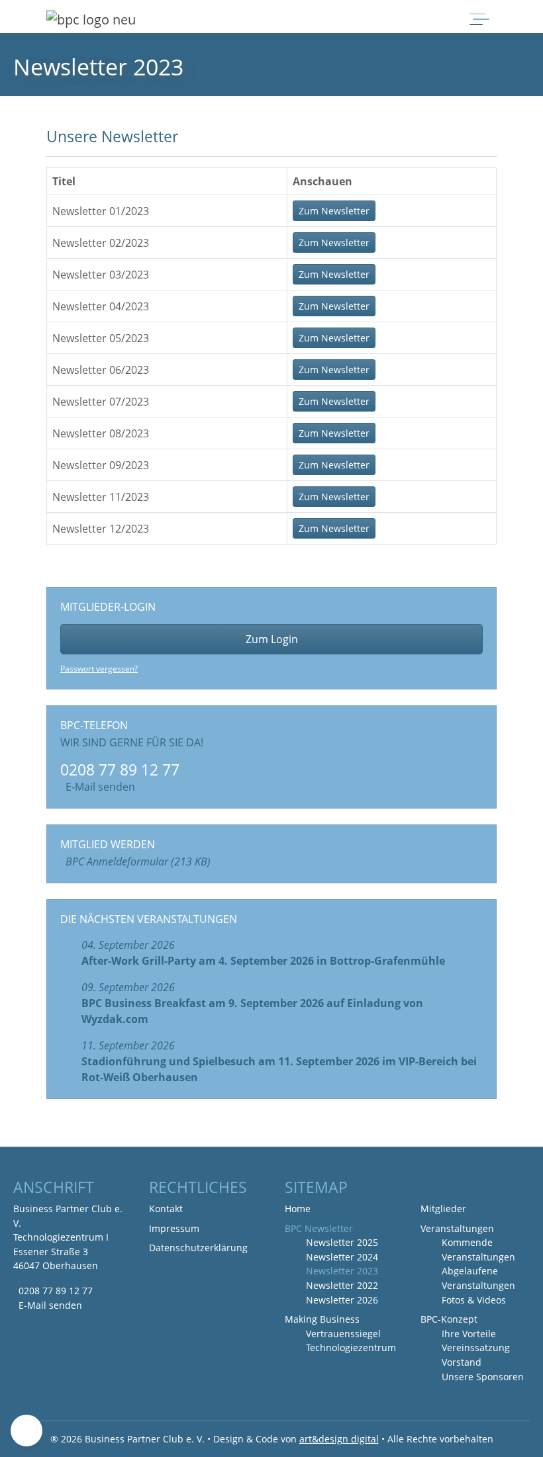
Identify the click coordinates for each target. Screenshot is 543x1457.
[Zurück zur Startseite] (91, 19)
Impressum (174, 1228)
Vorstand (461, 1362)
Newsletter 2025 (342, 1242)
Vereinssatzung (476, 1347)
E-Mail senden (100, 786)
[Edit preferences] (26, 1430)
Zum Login (272, 639)
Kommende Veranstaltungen (478, 1249)
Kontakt (166, 1208)
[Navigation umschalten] (478, 19)
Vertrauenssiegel (343, 1333)
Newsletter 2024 (342, 1257)
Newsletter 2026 (342, 1300)
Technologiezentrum (351, 1347)
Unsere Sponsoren (483, 1376)
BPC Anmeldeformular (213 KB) (138, 861)
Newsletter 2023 (342, 1270)
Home (298, 1208)
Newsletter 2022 (342, 1285)
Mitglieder (443, 1208)
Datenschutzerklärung (198, 1247)
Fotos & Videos (474, 1300)
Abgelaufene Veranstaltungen (478, 1278)
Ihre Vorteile (469, 1333)
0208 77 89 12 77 (56, 1290)
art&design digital (339, 1439)
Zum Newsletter (334, 210)
